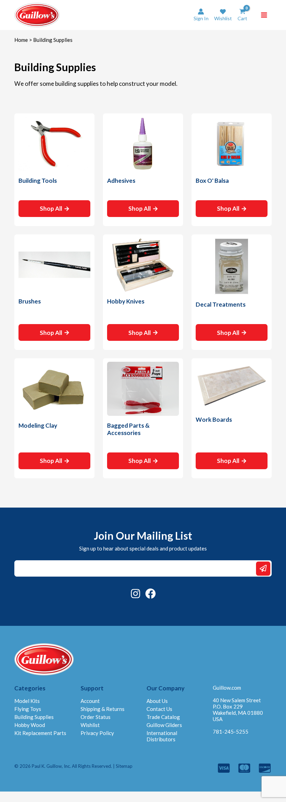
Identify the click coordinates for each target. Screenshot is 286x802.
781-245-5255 (230, 731)
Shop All (51, 208)
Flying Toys (27, 709)
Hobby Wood (29, 725)
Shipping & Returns (103, 709)
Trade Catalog (163, 717)
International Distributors (161, 736)
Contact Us (159, 709)
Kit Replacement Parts (40, 733)
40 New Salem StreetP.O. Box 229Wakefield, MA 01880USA (238, 709)
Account (90, 701)
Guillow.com (227, 687)
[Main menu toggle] (264, 15)
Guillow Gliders (164, 725)
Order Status (96, 717)
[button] (223, 14)
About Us (157, 701)
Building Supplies (34, 717)
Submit (263, 568)
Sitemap (124, 766)
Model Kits (27, 701)
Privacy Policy (97, 733)
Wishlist (90, 725)
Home (21, 40)
